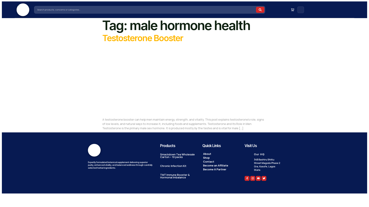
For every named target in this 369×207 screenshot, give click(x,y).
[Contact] (220, 162)
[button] (306, 9)
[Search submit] (260, 10)
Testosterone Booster (142, 38)
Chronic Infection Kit (173, 166)
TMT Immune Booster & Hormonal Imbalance (175, 176)
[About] (220, 154)
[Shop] (220, 158)
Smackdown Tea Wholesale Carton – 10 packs (177, 156)
